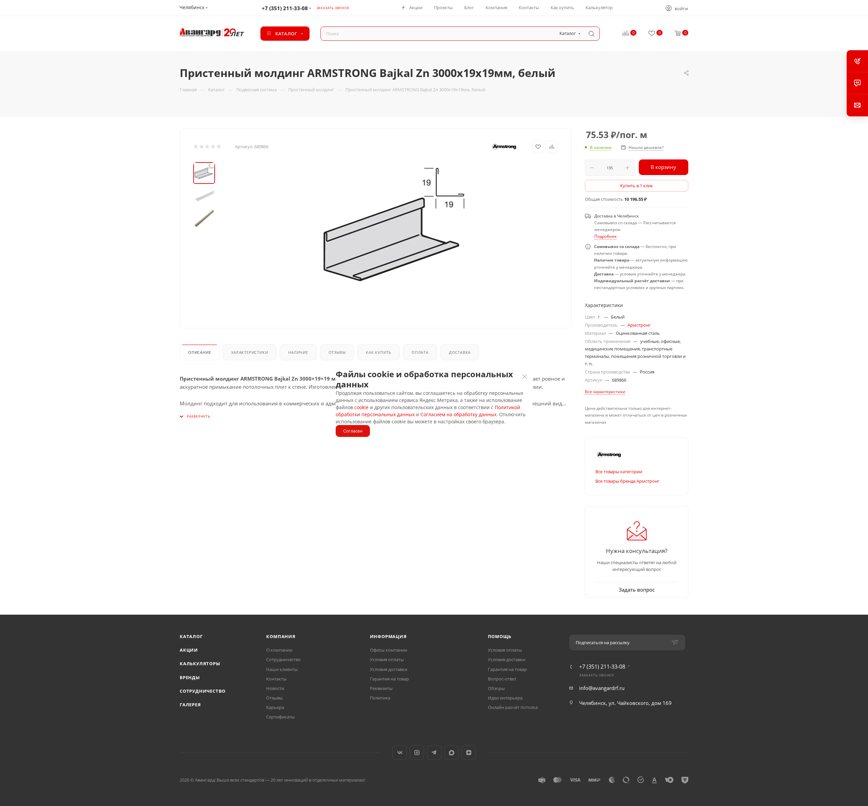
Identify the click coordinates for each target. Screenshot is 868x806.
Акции (189, 650)
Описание (199, 352)
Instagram (417, 752)
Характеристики (249, 352)
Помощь (499, 636)
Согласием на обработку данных (458, 414)
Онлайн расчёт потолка (513, 707)
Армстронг (639, 325)
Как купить (378, 352)
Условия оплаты (387, 659)
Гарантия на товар (389, 679)
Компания (280, 636)
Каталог (191, 636)
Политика (380, 698)
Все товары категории (618, 471)
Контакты (276, 679)
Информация (388, 636)
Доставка (460, 352)
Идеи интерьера (505, 698)
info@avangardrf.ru (602, 688)
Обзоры (496, 688)
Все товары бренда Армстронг (627, 481)
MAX (451, 752)
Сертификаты (280, 717)
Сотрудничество (202, 691)
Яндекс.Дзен (468, 752)
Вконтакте (399, 752)
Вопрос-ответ (502, 679)
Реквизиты (381, 688)
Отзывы (337, 352)
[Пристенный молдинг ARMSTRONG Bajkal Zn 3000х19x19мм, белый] (394, 238)
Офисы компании (388, 650)
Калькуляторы (200, 663)
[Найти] (591, 33)
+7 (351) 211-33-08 (285, 8)
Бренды (190, 677)
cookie (361, 407)
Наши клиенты (282, 669)
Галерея (190, 705)
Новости (275, 688)
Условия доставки (388, 669)
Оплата (420, 352)
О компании (279, 650)
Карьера (275, 707)
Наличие (298, 352)
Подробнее (605, 236)
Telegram (434, 752)
